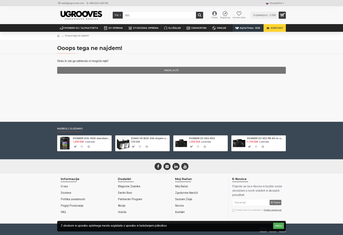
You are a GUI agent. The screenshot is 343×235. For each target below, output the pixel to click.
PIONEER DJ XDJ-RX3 (202, 138)
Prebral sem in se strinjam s (259, 210)
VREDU (278, 225)
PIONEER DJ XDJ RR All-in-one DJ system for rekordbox (265, 138)
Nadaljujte (171, 70)
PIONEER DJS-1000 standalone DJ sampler (91, 138)
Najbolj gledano (70, 128)
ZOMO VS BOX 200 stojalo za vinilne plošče (149, 138)
